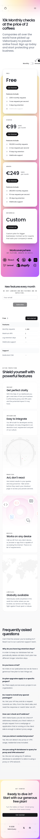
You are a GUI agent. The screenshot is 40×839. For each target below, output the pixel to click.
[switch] (32, 63)
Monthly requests (8, 329)
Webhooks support (9, 342)
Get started (31, 318)
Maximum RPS (7, 333)
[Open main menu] (35, 8)
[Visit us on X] (24, 828)
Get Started (12, 88)
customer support (23, 642)
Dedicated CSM (8, 355)
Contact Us (12, 227)
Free (4, 318)
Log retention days (9, 338)
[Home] (5, 8)
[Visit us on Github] (30, 828)
